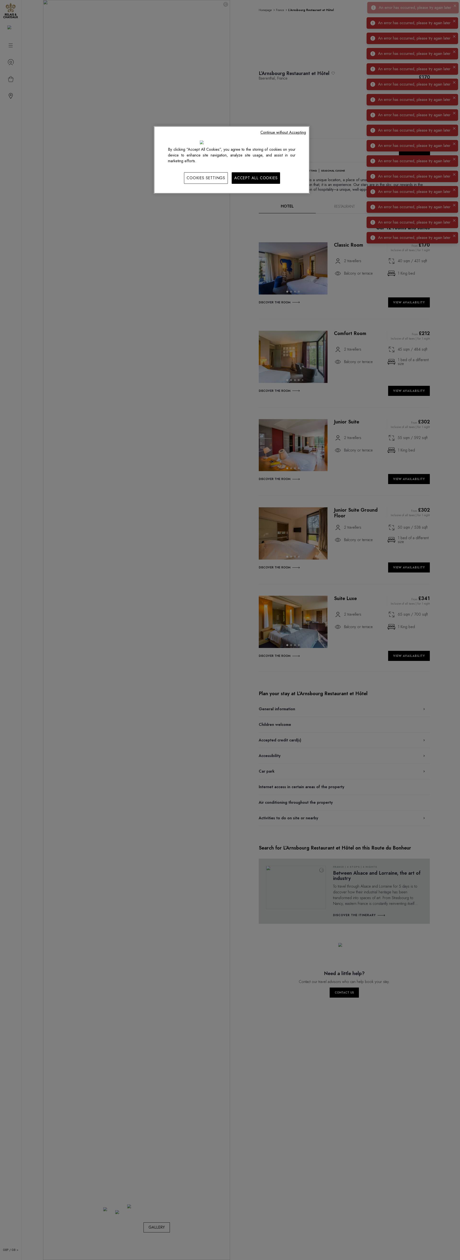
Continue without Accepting (283, 132)
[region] (232, 160)
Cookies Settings (206, 178)
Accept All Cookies (255, 178)
